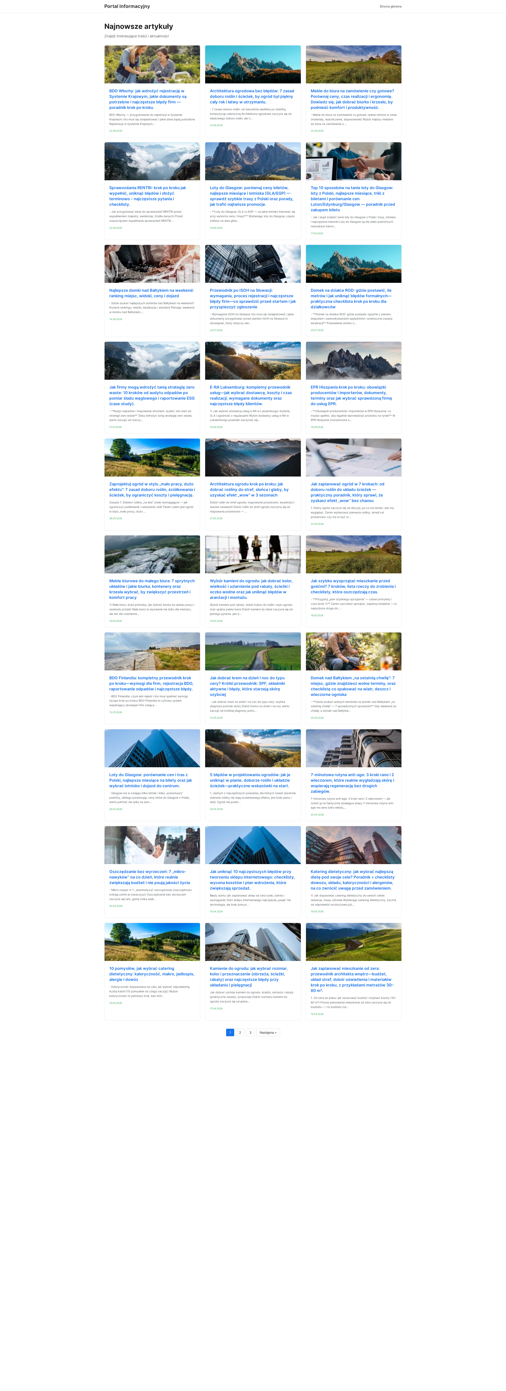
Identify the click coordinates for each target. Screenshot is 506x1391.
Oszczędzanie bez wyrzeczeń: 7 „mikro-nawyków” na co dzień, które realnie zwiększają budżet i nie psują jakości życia (149, 877)
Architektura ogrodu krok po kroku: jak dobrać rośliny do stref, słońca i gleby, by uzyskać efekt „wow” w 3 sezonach (249, 489)
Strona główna (391, 6)
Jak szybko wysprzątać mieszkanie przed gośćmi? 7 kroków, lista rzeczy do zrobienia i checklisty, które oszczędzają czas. (353, 586)
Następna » (268, 1032)
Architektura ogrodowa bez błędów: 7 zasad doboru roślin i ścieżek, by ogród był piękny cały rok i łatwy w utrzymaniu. (252, 96)
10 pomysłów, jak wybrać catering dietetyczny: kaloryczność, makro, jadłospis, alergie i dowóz (151, 974)
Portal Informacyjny (127, 6)
